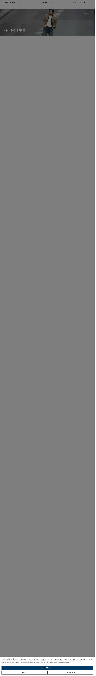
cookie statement (54, 662)
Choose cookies (70, 672)
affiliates (11, 659)
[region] (47, 666)
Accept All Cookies (47, 667)
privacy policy (65, 662)
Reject (24, 672)
